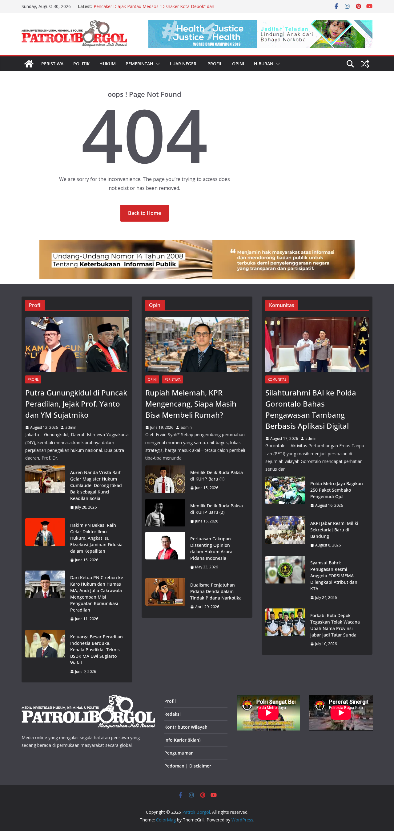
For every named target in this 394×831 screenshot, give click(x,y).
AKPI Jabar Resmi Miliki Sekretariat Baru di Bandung (334, 529)
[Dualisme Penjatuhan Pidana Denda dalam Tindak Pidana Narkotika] (165, 596)
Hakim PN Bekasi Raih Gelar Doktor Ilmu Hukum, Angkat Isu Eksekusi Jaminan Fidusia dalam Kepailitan (96, 538)
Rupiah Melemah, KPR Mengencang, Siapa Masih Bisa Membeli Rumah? (190, 403)
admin (70, 427)
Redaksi (172, 714)
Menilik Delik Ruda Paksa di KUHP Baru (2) (216, 509)
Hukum (107, 64)
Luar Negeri (184, 64)
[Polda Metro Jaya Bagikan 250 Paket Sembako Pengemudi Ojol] (285, 495)
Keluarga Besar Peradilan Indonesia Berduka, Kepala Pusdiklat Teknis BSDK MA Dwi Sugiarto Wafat (96, 649)
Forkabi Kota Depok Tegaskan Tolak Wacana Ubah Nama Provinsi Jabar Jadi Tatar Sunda (335, 625)
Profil (214, 64)
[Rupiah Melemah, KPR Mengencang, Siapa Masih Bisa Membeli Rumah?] (197, 344)
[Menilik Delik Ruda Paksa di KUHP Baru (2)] (165, 513)
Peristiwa (52, 64)
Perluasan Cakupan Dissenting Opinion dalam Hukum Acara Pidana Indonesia (211, 548)
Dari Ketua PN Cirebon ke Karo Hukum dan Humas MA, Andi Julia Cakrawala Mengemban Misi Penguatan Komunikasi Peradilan (96, 594)
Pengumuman (179, 753)
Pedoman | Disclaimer (187, 766)
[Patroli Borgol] (29, 63)
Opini (238, 64)
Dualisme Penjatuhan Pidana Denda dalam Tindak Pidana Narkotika (216, 591)
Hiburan (263, 64)
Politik (81, 64)
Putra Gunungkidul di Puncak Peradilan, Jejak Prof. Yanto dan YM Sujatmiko (76, 403)
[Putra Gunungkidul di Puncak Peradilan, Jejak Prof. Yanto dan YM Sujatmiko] (77, 344)
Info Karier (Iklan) (182, 740)
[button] (156, 63)
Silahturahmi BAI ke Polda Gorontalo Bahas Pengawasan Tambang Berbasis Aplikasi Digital (310, 409)
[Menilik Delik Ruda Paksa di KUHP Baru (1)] (165, 480)
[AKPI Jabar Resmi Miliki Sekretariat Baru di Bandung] (285, 534)
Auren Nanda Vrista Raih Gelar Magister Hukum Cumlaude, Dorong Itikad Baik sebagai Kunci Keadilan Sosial (96, 485)
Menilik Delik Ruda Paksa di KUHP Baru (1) (216, 475)
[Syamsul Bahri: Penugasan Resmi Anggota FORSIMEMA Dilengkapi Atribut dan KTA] (285, 580)
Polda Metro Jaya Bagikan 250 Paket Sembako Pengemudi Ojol (336, 490)
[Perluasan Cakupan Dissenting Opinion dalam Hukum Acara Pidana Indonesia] (165, 553)
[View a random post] (365, 63)
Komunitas (277, 379)
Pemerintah (139, 64)
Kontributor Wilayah (185, 727)
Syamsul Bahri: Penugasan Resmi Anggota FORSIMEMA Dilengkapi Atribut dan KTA (333, 576)
